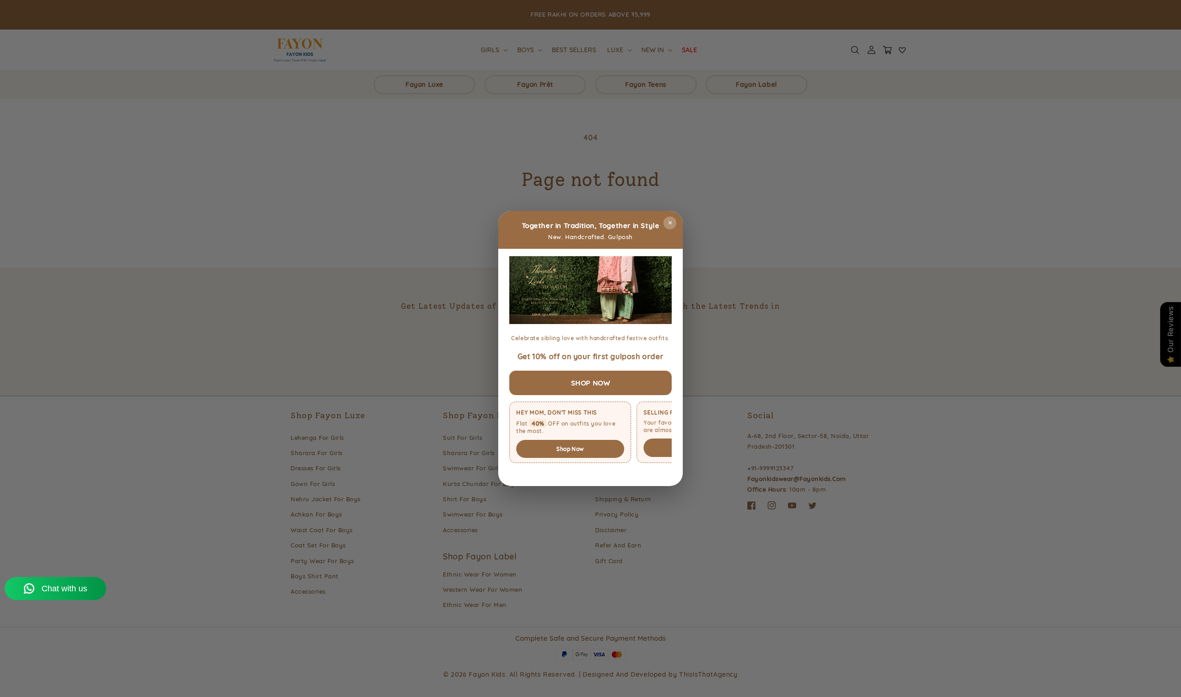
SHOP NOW (590, 383)
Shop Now (570, 448)
